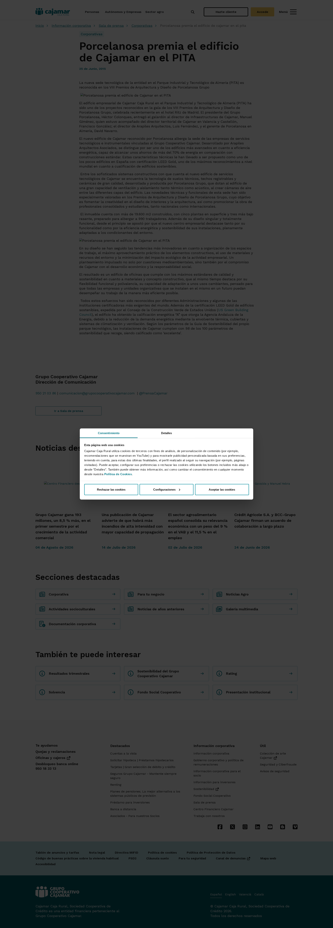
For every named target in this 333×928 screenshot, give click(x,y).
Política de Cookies (118, 474)
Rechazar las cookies (111, 489)
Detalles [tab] (166, 433)
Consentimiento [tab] (108, 433)
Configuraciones (164, 489)
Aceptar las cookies (222, 489)
